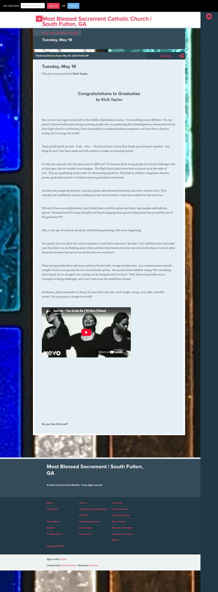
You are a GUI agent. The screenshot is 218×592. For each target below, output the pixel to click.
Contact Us (117, 503)
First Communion (120, 509)
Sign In (73, 5)
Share (166, 56)
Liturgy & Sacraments (89, 521)
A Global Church (54, 534)
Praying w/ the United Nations (122, 537)
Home (46, 33)
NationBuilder (68, 565)
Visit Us (83, 503)
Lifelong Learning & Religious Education (93, 512)
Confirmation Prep (120, 515)
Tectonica (93, 565)
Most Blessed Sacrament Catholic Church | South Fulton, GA (96, 21)
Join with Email (11, 5)
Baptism (51, 528)
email (63, 559)
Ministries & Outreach (122, 528)
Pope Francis (85, 534)
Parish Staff (52, 509)
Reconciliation (118, 521)
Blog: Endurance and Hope (64, 33)
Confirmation (85, 528)
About (49, 503)
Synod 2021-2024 (55, 546)
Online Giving (53, 521)
